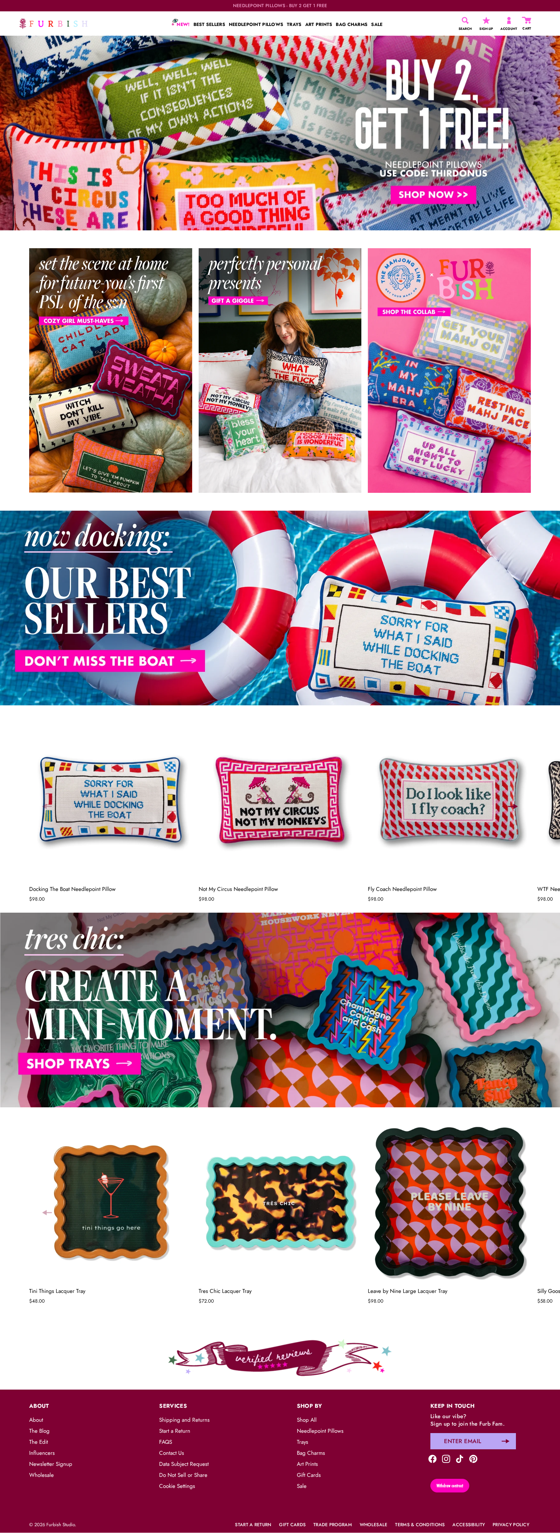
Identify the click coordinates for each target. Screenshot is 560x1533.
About (36, 1420)
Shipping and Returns (184, 1420)
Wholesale (41, 1475)
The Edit (38, 1442)
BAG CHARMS (352, 24)
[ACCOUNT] (509, 20)
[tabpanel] (280, 133)
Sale (302, 1486)
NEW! (182, 24)
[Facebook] (432, 1458)
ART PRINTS (318, 24)
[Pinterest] (473, 1458)
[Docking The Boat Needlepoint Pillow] (110, 800)
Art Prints (307, 1464)
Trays (302, 1442)
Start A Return (253, 1524)
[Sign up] (505, 1441)
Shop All (307, 1420)
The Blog (39, 1431)
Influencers (42, 1453)
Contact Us (171, 1453)
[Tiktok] (460, 1458)
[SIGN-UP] (486, 20)
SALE (376, 24)
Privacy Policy (511, 1524)
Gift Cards (309, 1475)
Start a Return (174, 1431)
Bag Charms (311, 1453)
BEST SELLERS (209, 24)
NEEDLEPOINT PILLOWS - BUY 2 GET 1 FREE (280, 6)
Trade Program (332, 1524)
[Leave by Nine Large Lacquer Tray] (449, 1202)
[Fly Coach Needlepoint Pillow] (449, 800)
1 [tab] (279, 506)
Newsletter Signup (50, 1464)
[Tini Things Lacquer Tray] (110, 1202)
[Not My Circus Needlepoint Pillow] (280, 800)
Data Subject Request (184, 1464)
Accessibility (468, 1524)
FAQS (165, 1442)
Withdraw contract (450, 1485)
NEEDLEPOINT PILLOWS (256, 24)
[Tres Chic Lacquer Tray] (280, 1202)
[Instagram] (446, 1458)
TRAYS (294, 24)
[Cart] (526, 20)
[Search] (465, 20)
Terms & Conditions (420, 1524)
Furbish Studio (60, 1524)
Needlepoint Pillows (320, 1431)
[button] (47, 806)
